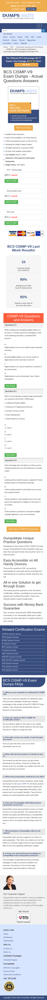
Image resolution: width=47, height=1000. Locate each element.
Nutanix (22, 40)
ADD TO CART (11, 181)
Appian (20, 37)
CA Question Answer (9, 650)
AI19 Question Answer (10, 670)
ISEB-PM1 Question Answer (12, 657)
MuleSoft (6, 40)
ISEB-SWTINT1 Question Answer (13, 660)
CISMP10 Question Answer (11, 634)
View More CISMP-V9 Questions (24, 529)
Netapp (14, 40)
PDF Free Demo (23, 128)
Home (5, 47)
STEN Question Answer (10, 663)
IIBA (32, 37)
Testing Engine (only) (14, 191)
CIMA (27, 37)
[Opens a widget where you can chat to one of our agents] (31, 987)
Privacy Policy (9, 971)
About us (7, 952)
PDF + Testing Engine (14, 170)
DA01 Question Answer (10, 653)
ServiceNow (7, 43)
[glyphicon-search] (43, 30)
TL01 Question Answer (10, 667)
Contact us (7, 949)
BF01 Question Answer (10, 647)
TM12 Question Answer (10, 637)
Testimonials (8, 941)
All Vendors (8, 937)
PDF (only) (10, 212)
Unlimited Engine (10, 960)
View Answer (10, 386)
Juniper (38, 37)
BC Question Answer (9, 644)
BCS (11, 47)
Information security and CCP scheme (29, 47)
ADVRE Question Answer (11, 640)
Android (12, 37)
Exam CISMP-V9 (23, 784)
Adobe (5, 37)
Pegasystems (31, 40)
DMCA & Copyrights (11, 968)
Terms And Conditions (12, 975)
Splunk (16, 43)
